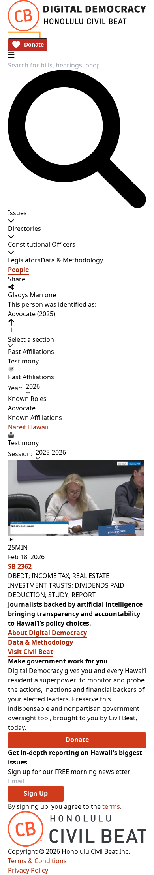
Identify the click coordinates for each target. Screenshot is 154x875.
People (18, 269)
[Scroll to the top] (11, 325)
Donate (34, 44)
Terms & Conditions (37, 860)
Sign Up (36, 793)
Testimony (23, 361)
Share (16, 279)
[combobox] (53, 65)
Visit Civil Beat (30, 651)
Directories (24, 228)
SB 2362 (20, 566)
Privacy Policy (28, 870)
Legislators (24, 260)
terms (111, 806)
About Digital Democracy (47, 632)
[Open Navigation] (11, 54)
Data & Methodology (72, 260)
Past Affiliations (31, 351)
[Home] (77, 15)
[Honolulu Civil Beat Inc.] (77, 829)
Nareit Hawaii (28, 427)
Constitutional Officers (41, 244)
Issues (17, 212)
